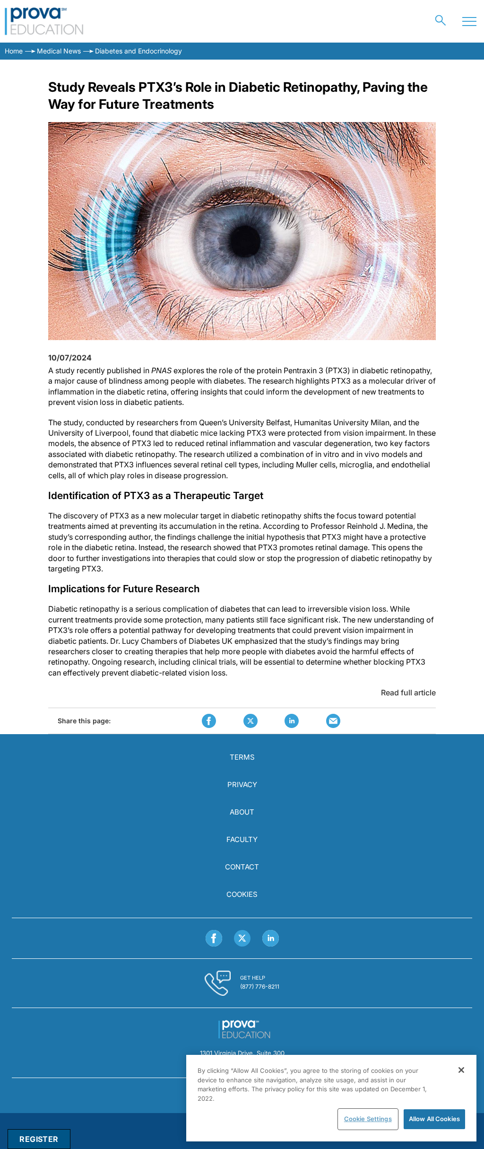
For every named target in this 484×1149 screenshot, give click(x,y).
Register (38, 1139)
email (333, 721)
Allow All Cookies (434, 1119)
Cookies (242, 894)
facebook (209, 721)
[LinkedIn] (270, 938)
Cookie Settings (368, 1119)
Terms (242, 757)
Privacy (242, 784)
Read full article (408, 692)
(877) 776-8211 (259, 986)
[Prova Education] (44, 21)
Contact (242, 866)
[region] (331, 1098)
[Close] (461, 1070)
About (242, 811)
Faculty (242, 839)
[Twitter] (242, 938)
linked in (292, 721)
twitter (250, 721)
